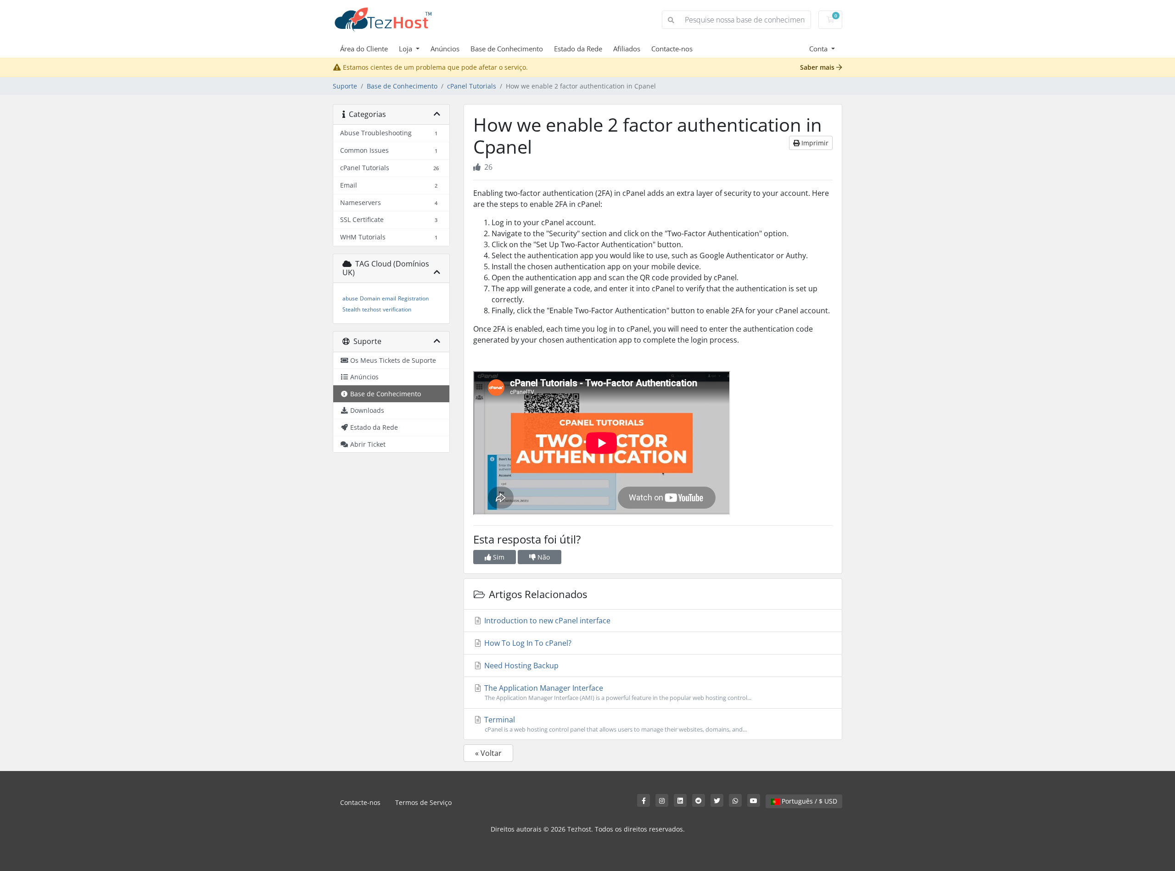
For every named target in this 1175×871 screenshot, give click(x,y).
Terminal (614, 724)
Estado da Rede (578, 48)
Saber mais (818, 67)
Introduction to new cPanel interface (546, 621)
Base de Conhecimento (506, 48)
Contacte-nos (672, 48)
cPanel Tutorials (471, 86)
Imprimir (814, 143)
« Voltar (488, 753)
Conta (819, 48)
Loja (406, 48)
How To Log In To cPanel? (526, 643)
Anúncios (445, 48)
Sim (497, 557)
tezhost (371, 309)
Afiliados (626, 48)
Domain (370, 298)
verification (397, 309)
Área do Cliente (364, 48)
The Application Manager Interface (616, 692)
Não (543, 557)
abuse (350, 298)
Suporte (345, 86)
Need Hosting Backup (520, 665)
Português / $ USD (808, 801)
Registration (413, 298)
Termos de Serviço (423, 802)
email (389, 298)
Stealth (351, 309)
